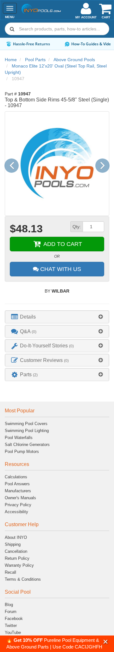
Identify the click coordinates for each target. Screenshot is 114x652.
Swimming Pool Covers (26, 423)
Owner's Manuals (20, 497)
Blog (9, 604)
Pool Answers (17, 483)
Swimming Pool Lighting (27, 430)
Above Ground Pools (74, 59)
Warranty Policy (19, 565)
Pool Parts (35, 59)
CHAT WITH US (60, 269)
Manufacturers (18, 490)
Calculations (16, 476)
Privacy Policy (18, 504)
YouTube (13, 632)
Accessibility (16, 511)
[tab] (57, 317)
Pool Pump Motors (22, 451)
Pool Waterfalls (19, 437)
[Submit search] (12, 29)
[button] (105, 642)
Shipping (13, 544)
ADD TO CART (62, 244)
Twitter (11, 625)
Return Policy (17, 558)
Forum (10, 611)
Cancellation (16, 551)
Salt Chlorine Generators (27, 444)
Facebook (14, 618)
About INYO (16, 537)
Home (11, 59)
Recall (10, 572)
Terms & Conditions (23, 579)
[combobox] (57, 29)
